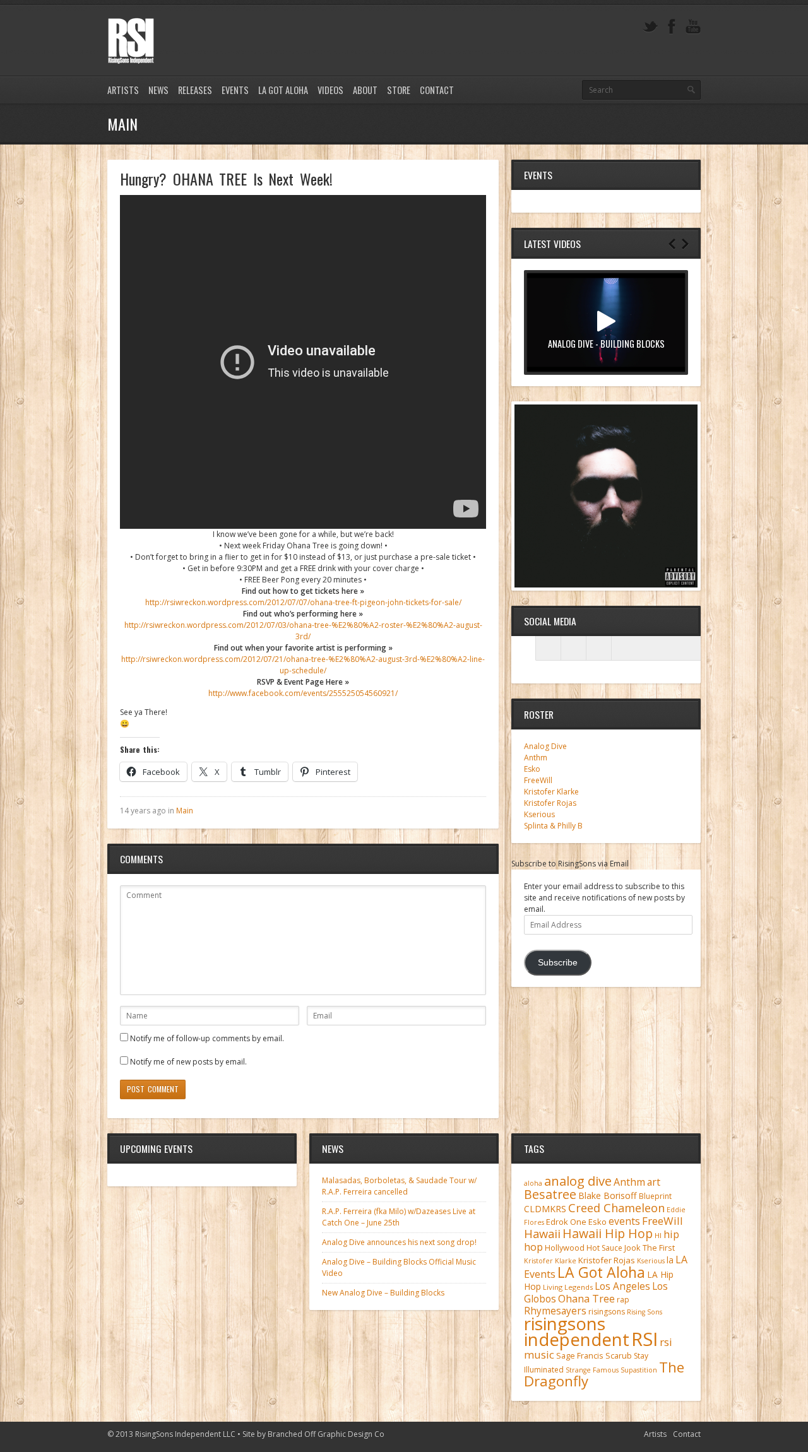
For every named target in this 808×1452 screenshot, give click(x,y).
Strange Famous (592, 1370)
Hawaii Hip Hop (607, 1233)
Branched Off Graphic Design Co (326, 1434)
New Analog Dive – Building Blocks (383, 1292)
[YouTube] (693, 27)
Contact (437, 90)
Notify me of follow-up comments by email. (207, 1038)
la (670, 1260)
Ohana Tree (586, 1299)
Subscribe (558, 962)
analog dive (578, 1180)
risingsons (606, 1311)
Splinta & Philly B (553, 825)
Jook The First (649, 1247)
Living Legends (568, 1287)
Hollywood (565, 1247)
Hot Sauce (604, 1247)
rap (623, 1299)
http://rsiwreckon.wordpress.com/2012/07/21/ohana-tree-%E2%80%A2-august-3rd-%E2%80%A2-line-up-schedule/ (303, 665)
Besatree (550, 1194)
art (653, 1182)
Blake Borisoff (607, 1195)
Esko (532, 769)
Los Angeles (622, 1286)
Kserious (539, 814)
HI (658, 1235)
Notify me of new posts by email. (188, 1061)
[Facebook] (671, 27)
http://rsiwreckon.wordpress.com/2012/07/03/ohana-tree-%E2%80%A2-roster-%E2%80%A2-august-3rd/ (303, 631)
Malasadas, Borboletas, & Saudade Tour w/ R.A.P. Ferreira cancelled (399, 1186)
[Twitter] (650, 27)
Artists (123, 90)
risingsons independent (576, 1331)
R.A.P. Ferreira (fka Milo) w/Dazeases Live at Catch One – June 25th (398, 1217)
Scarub (618, 1355)
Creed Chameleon (616, 1207)
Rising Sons (644, 1311)
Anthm (535, 757)
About (365, 90)
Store (398, 90)
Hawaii (542, 1233)
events (624, 1221)
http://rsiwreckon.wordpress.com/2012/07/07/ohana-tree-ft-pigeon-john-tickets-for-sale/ (303, 602)
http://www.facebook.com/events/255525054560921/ (303, 693)
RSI (644, 1339)
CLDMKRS (545, 1209)
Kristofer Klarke (551, 791)
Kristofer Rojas (550, 803)
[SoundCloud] (599, 648)
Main (184, 810)
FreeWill (538, 780)
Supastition (639, 1370)
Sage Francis (579, 1355)
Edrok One (566, 1221)
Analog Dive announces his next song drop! (399, 1242)
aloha (533, 1183)
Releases (195, 90)
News (158, 90)
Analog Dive (545, 746)
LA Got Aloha (283, 90)
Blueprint (655, 1196)
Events (235, 90)
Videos (330, 90)
